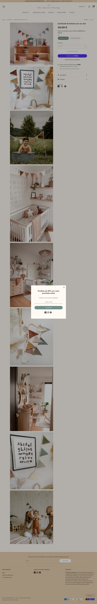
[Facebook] (45, 312)
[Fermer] (64, 287)
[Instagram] (48, 312)
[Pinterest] (51, 312)
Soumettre (49, 307)
